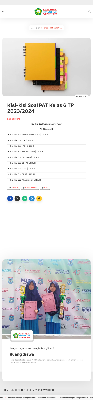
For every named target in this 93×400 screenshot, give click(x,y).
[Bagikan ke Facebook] (10, 198)
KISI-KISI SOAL (56, 28)
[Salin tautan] (39, 198)
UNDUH (45, 134)
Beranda (44, 28)
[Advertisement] (46, 227)
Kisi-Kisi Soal (31, 187)
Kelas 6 (15, 187)
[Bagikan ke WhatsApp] (24, 198)
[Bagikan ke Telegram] (32, 198)
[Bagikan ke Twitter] (17, 198)
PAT (46, 187)
